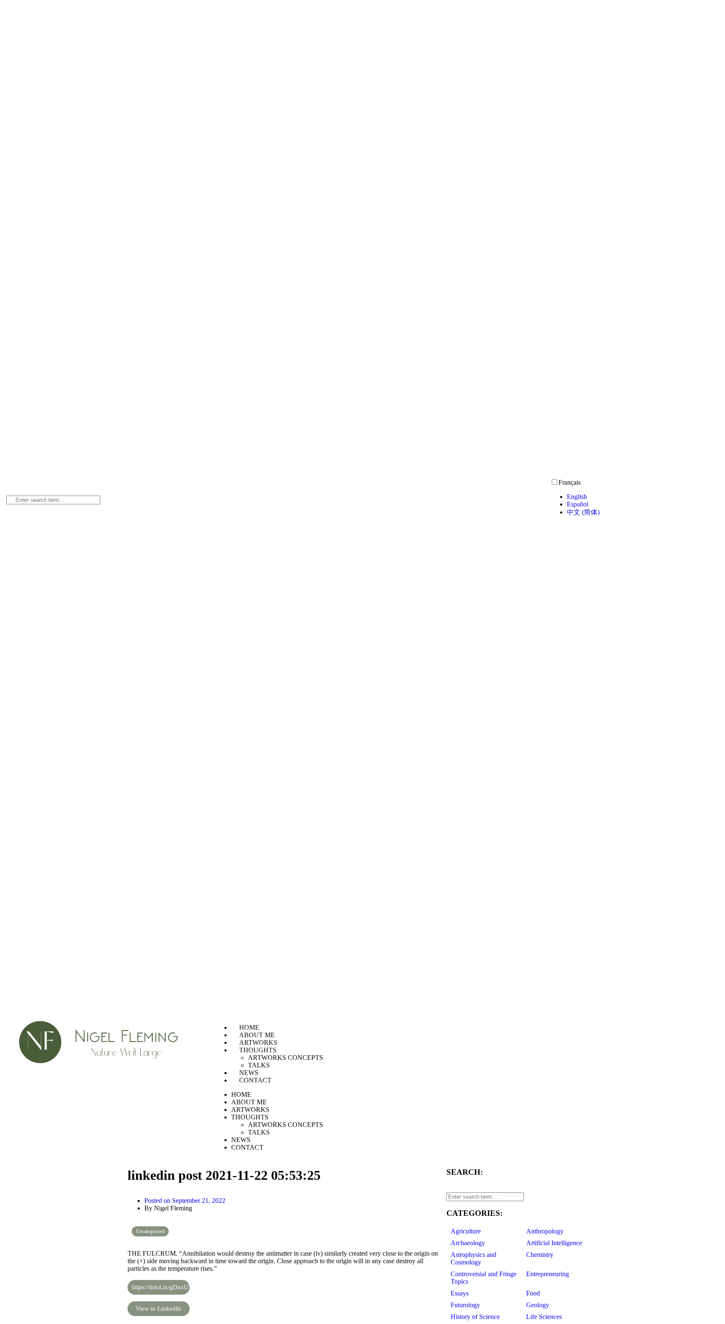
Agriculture (466, 1231)
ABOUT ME (257, 1034)
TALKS (259, 1065)
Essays (460, 1293)
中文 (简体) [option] (583, 512)
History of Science (475, 1316)
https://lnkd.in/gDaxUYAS (161, 1287)
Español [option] (577, 504)
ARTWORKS (258, 1042)
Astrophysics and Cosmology (473, 1258)
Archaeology (468, 1242)
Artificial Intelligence (554, 1242)
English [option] (577, 496)
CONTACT (255, 1080)
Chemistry (539, 1254)
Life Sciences (544, 1316)
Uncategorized (150, 1231)
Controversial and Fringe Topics (483, 1277)
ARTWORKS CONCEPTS (285, 1057)
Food (533, 1293)
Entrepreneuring (547, 1273)
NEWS (248, 1072)
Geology (537, 1304)
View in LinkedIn (158, 1308)
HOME (249, 1027)
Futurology (465, 1304)
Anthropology (544, 1231)
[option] (643, 497)
